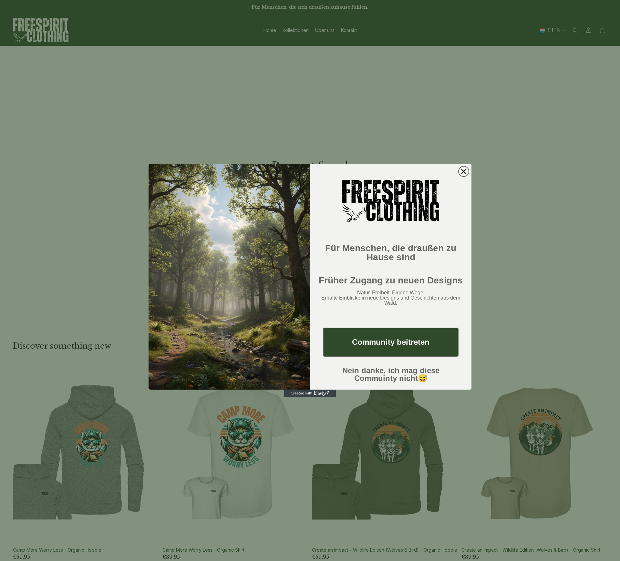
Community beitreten (390, 342)
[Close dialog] (464, 171)
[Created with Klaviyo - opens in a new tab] (310, 393)
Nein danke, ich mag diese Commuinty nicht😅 (390, 374)
